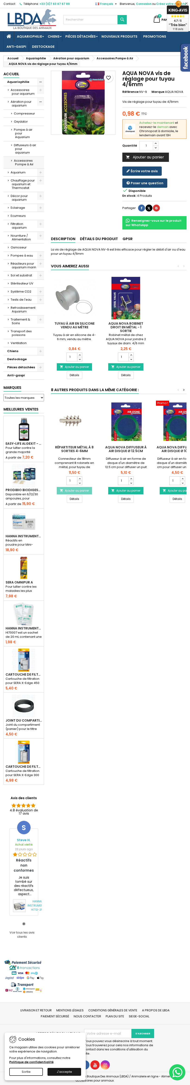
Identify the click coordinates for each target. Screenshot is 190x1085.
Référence (130, 92)
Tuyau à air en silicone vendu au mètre (74, 325)
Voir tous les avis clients (22, 935)
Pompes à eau (22, 255)
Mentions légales (70, 1010)
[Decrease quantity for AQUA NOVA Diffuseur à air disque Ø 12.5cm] (131, 483)
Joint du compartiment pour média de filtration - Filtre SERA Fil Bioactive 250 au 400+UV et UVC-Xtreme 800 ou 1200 (24, 720)
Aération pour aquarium (21, 104)
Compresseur (24, 113)
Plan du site (115, 1016)
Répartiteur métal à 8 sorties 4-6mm (74, 449)
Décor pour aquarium (19, 198)
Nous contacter (87, 1016)
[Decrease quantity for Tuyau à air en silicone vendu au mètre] (79, 359)
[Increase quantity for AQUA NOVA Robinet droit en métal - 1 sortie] (131, 355)
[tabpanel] (24, 868)
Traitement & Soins (20, 321)
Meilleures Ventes (20, 409)
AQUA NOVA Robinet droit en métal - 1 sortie (125, 327)
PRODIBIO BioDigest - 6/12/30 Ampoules (24, 490)
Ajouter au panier (145, 157)
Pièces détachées (80, 36)
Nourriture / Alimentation (21, 237)
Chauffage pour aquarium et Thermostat (23, 184)
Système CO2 (21, 291)
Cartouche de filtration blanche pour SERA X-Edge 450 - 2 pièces (24, 674)
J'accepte (64, 1072)
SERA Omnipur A (19, 582)
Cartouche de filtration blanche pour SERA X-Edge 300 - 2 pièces (24, 766)
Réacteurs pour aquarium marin (23, 265)
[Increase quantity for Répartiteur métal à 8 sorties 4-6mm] (79, 479)
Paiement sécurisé (55, 1016)
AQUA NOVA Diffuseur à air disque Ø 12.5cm (126, 449)
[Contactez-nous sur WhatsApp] (177, 1072)
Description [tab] (63, 239)
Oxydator (21, 121)
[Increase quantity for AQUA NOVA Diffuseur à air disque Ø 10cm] (182, 479)
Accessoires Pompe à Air (24, 162)
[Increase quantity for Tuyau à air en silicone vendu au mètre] (79, 355)
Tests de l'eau (21, 299)
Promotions (154, 36)
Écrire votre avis (144, 171)
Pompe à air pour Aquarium (23, 133)
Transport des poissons (21, 333)
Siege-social (139, 1016)
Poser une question (146, 183)
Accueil (11, 74)
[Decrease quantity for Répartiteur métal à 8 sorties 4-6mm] (79, 483)
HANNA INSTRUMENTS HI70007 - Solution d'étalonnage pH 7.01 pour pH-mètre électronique (24, 628)
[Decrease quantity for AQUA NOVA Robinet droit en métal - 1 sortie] (131, 359)
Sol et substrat (21, 275)
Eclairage (18, 208)
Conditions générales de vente (112, 1010)
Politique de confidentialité (31, 1062)
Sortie (26, 1072)
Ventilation (19, 343)
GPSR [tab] (128, 239)
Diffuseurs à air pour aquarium (25, 149)
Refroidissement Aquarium (23, 309)
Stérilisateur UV (22, 283)
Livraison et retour (36, 1010)
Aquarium (18, 172)
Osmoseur (19, 247)
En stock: (129, 196)
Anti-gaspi (16, 46)
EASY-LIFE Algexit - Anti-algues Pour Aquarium (24, 443)
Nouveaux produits (119, 36)
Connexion (144, 4)
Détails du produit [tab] (99, 239)
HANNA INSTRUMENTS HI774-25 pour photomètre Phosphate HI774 (24, 536)
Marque (158, 92)
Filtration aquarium (19, 226)
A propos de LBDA (156, 1010)
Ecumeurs (18, 216)
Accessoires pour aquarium (23, 92)
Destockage (43, 46)
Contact (9, 4)
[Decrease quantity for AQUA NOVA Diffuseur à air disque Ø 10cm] (182, 483)
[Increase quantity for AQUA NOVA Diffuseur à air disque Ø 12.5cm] (131, 479)
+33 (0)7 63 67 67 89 (54, 4)
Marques (12, 387)
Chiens (54, 36)
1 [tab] (24, 924)
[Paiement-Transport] (23, 976)
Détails (76, 375)
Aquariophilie (29, 36)
